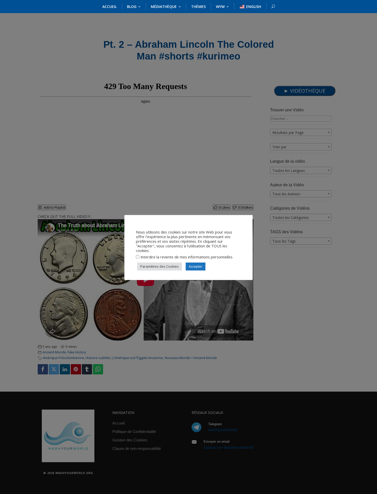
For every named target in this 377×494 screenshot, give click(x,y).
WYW (220, 6)
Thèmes (198, 6)
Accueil (109, 6)
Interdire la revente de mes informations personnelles (186, 256)
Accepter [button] (195, 266)
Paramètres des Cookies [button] (159, 266)
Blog (131, 6)
